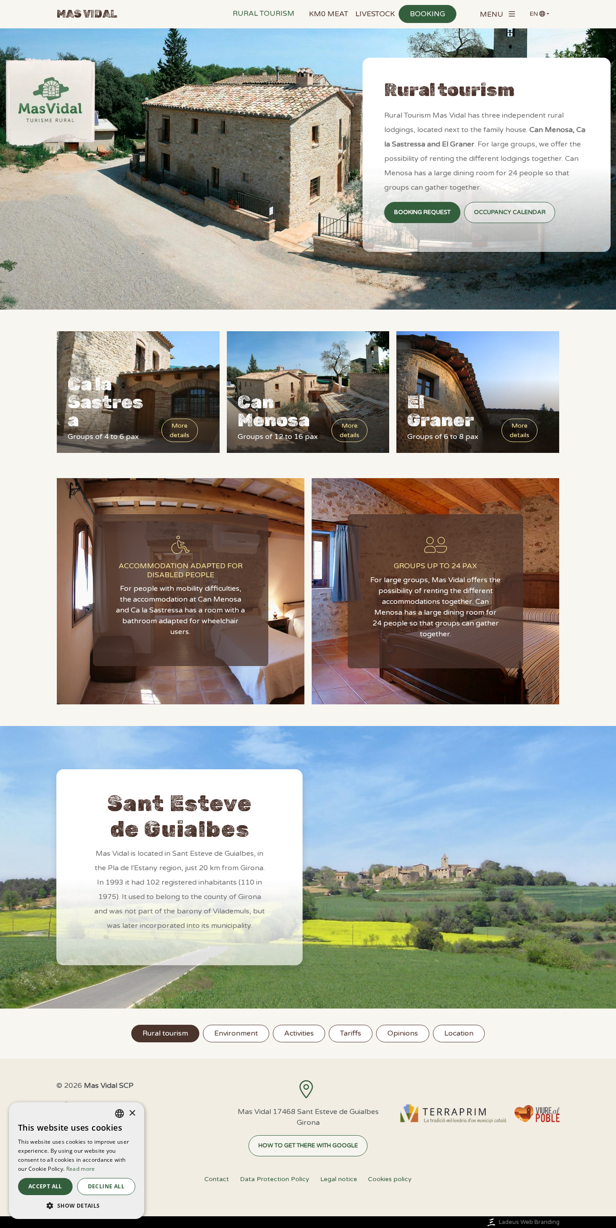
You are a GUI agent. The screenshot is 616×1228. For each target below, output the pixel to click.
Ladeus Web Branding (529, 1222)
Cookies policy (390, 1179)
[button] (76, 1205)
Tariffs (350, 1033)
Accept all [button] (45, 1186)
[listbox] (119, 1113)
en (534, 14)
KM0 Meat (328, 13)
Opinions (402, 1033)
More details (179, 430)
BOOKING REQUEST (422, 212)
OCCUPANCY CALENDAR (510, 212)
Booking (427, 13)
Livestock (375, 13)
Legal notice (338, 1179)
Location (458, 1033)
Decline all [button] (106, 1186)
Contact (216, 1179)
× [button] (132, 1113)
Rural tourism (263, 13)
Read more (80, 1169)
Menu (491, 14)
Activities (299, 1033)
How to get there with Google (308, 1145)
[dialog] (76, 1160)
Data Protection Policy (274, 1179)
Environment (236, 1033)
